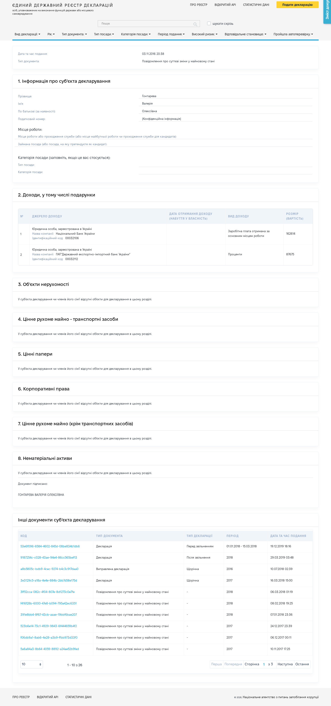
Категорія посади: (134, 34)
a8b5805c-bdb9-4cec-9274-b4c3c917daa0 (49, 568)
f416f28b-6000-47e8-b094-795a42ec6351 (48, 603)
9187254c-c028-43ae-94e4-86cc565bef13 (48, 557)
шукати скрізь (223, 23)
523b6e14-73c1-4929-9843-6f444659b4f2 (48, 626)
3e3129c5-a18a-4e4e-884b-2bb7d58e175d (48, 580)
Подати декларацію (297, 5)
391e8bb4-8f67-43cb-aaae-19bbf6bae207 (48, 614)
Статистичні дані (256, 4)
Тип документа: (73, 34)
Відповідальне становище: (244, 34)
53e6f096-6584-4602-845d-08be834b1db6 (50, 546)
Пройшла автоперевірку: (292, 34)
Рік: (50, 34)
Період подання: (170, 34)
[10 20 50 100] (31, 664)
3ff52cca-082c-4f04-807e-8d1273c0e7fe (47, 591)
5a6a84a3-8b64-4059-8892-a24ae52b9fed (49, 648)
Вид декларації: (26, 34)
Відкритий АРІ (225, 4)
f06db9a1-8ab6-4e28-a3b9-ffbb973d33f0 (48, 637)
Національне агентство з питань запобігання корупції (281, 697)
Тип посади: (102, 34)
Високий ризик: (203, 34)
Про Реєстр (198, 4)
